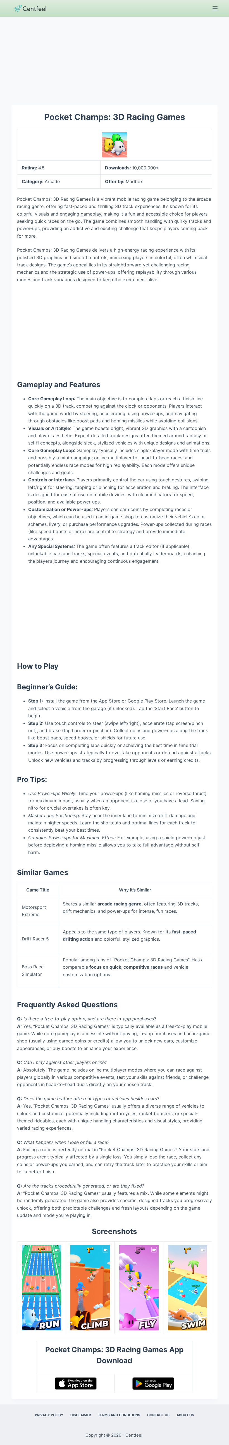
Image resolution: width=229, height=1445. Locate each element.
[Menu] (215, 8)
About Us (185, 1415)
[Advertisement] (114, 58)
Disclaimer (80, 1415)
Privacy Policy (49, 1415)
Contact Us (158, 1415)
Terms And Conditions (119, 1415)
